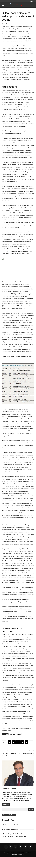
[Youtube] (30, 847)
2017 (8, 824)
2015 (13, 824)
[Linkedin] (15, 847)
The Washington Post (9, 834)
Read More (6, 804)
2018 (4, 824)
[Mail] (20, 847)
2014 (17, 824)
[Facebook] (6, 847)
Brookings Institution (15, 734)
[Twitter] (25, 847)
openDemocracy (8, 837)
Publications (9, 9)
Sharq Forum (21, 834)
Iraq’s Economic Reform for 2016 (26, 754)
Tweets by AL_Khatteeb (9, 815)
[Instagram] (11, 847)
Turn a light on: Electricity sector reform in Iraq (9, 754)
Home (3, 9)
